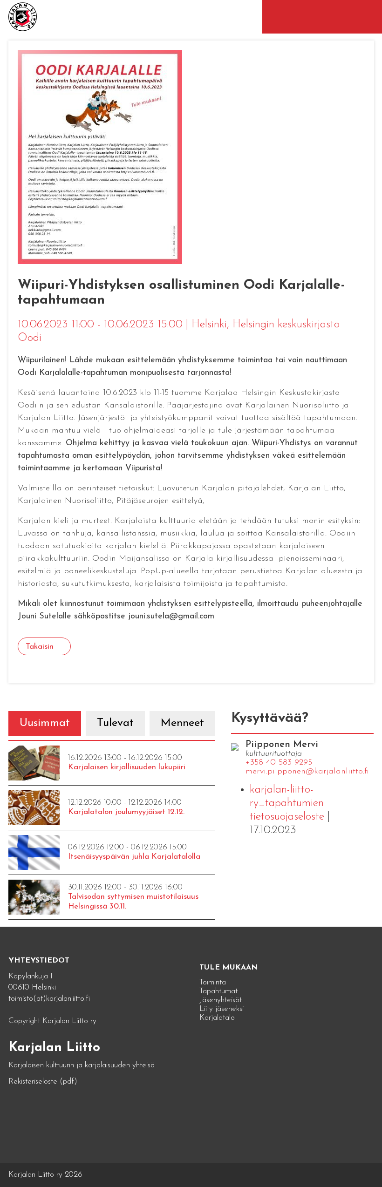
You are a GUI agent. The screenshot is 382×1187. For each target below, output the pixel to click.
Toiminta (212, 982)
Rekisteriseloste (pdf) (42, 1081)
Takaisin (40, 647)
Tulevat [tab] (115, 723)
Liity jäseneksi (221, 1009)
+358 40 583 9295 (279, 763)
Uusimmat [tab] (45, 723)
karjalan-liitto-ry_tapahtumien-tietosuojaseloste (288, 803)
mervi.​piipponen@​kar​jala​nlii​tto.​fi (307, 771)
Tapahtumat (218, 991)
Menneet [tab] (182, 723)
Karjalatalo (217, 1018)
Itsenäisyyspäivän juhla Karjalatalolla (134, 857)
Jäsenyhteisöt (220, 1000)
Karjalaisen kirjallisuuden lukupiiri (126, 767)
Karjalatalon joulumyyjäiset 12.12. (126, 812)
